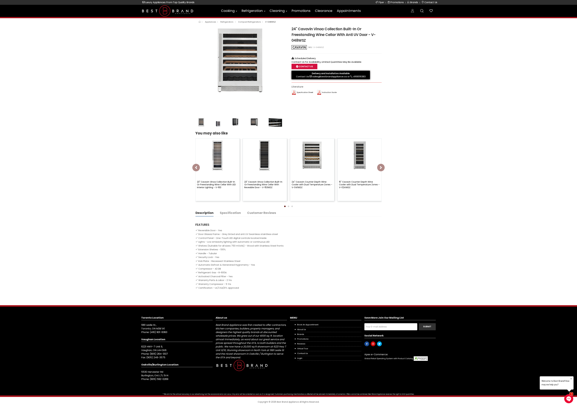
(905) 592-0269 (159, 379)
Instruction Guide (329, 92)
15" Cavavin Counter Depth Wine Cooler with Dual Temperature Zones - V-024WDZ (359, 184)
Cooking (228, 10)
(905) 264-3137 (159, 354)
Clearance (323, 10)
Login (299, 358)
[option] (241, 60)
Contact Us (302, 76)
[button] (285, 206)
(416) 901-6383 (158, 332)
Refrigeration (252, 10)
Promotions (301, 10)
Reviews (301, 343)
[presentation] (196, 167)
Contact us (302, 353)
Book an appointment (307, 324)
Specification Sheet (305, 92)
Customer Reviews (261, 213)
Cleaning (277, 10)
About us (301, 329)
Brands (300, 334)
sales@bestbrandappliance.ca (329, 76)
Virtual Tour (302, 348)
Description (204, 213)
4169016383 (359, 76)
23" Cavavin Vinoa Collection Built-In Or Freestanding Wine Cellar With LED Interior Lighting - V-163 (216, 184)
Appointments (349, 10)
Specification (230, 213)
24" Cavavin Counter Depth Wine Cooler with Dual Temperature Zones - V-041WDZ (312, 184)
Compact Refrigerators (249, 21)
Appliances (210, 21)
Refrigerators (227, 21)
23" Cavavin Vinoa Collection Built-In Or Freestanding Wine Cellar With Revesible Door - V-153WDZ (263, 184)
